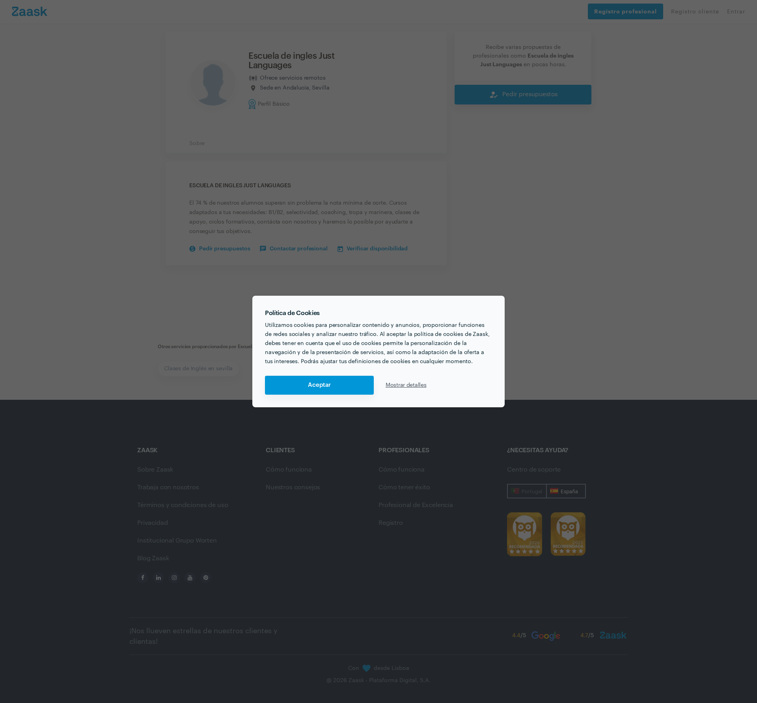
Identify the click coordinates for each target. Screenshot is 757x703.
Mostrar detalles (406, 385)
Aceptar (319, 385)
